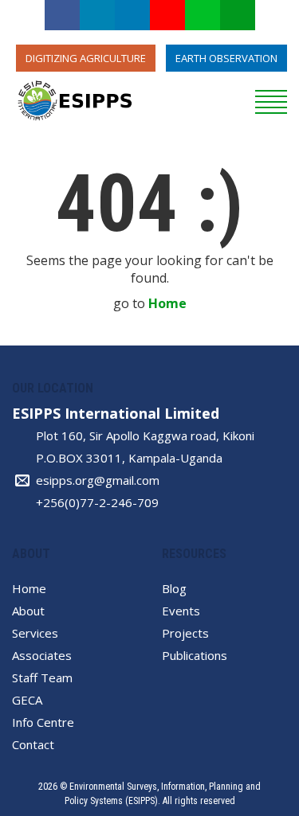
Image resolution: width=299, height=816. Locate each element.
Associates (42, 655)
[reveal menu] (271, 99)
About (28, 611)
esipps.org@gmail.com (97, 480)
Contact (33, 744)
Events (181, 611)
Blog (174, 588)
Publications (194, 655)
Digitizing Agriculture (86, 58)
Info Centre (43, 722)
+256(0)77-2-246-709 (97, 502)
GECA (27, 700)
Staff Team (42, 677)
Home (167, 303)
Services (35, 633)
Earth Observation (226, 58)
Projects (185, 633)
